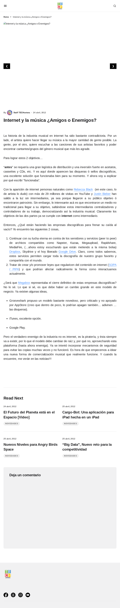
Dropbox (14, 251)
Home (6, 17)
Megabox (24, 282)
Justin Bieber (102, 193)
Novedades (11, 424)
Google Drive (67, 251)
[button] (5, 6)
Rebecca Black (83, 189)
